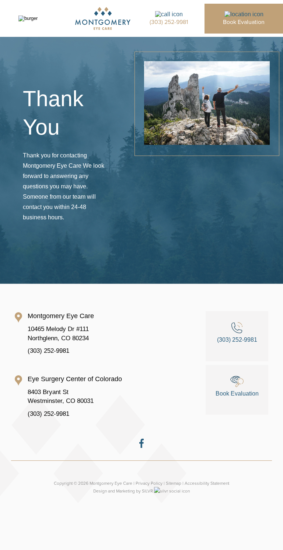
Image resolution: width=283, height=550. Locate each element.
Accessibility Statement (207, 483)
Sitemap (173, 483)
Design (100, 491)
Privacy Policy (149, 483)
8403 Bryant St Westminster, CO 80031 (61, 397)
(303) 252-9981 (48, 350)
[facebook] (141, 446)
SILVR (147, 491)
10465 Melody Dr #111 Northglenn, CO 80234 (58, 334)
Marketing (125, 491)
